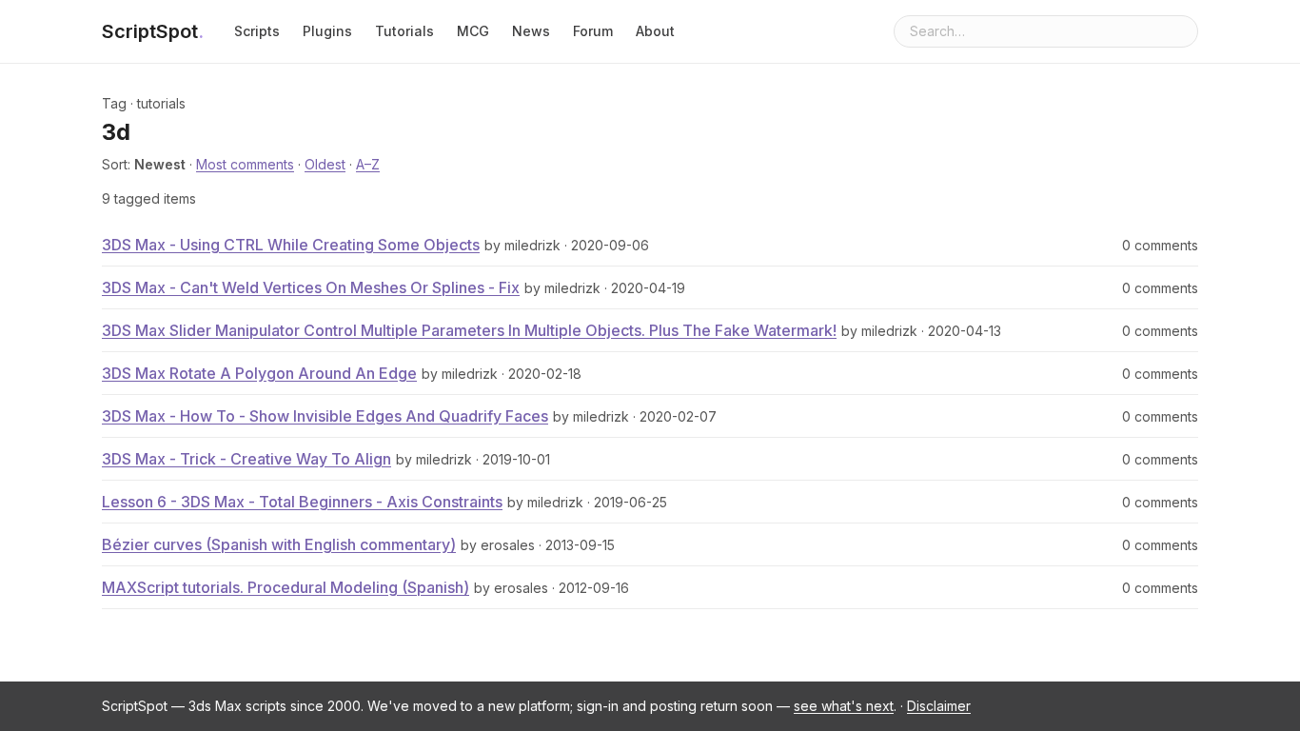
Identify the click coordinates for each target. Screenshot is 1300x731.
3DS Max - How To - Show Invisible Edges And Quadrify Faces (325, 415)
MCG (473, 31)
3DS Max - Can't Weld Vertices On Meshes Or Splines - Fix (311, 287)
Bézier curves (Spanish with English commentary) (279, 544)
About (655, 31)
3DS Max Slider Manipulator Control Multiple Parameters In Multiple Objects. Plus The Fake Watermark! (469, 330)
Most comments (245, 164)
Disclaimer (939, 706)
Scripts (257, 31)
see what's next (844, 706)
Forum (593, 31)
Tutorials (404, 31)
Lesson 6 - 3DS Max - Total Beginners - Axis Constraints (302, 501)
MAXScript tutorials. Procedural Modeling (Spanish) (285, 587)
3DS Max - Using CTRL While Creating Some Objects (291, 244)
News (531, 31)
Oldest (325, 164)
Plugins (327, 31)
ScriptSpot (153, 31)
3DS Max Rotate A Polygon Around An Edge (259, 373)
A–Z (368, 164)
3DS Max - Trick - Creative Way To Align (246, 458)
